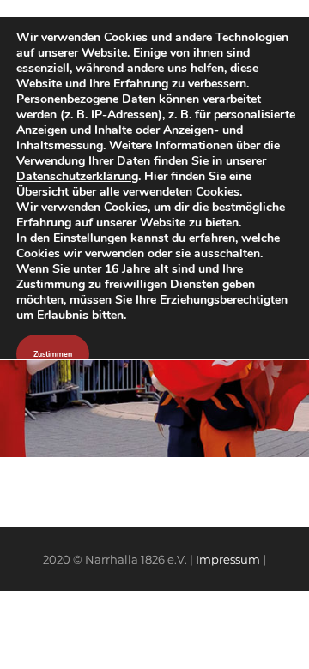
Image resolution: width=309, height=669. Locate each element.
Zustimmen (52, 354)
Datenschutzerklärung (77, 176)
